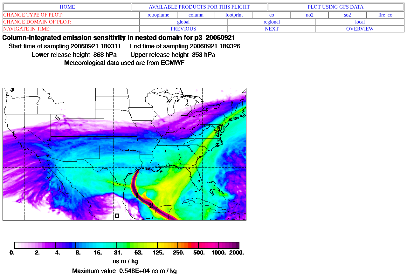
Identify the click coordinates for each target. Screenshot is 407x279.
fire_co (385, 14)
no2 (310, 14)
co (271, 14)
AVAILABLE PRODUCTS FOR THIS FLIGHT (199, 7)
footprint (234, 14)
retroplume (158, 14)
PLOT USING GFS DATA (336, 7)
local (360, 21)
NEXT (272, 28)
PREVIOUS (183, 28)
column (196, 14)
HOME (67, 7)
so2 (347, 14)
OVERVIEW (360, 28)
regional (272, 21)
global (183, 21)
